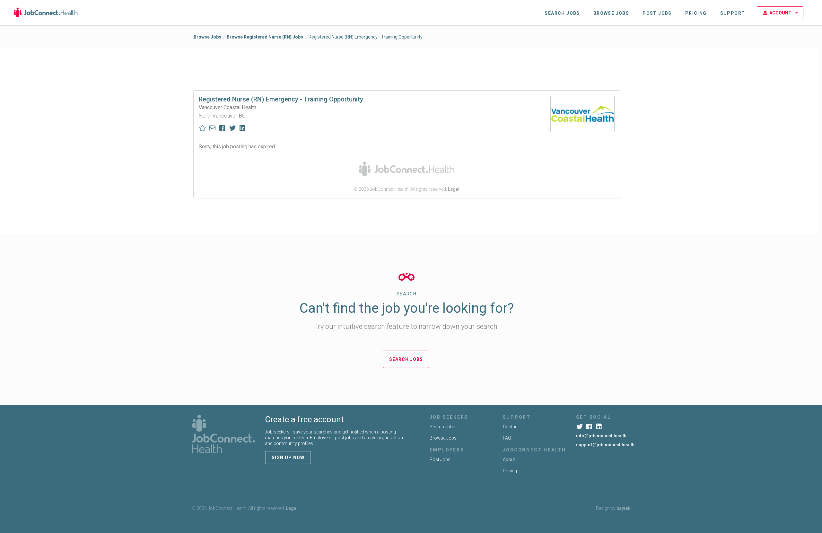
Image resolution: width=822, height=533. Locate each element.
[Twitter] (580, 427)
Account (780, 12)
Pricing (696, 13)
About (509, 459)
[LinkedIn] (599, 427)
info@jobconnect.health (601, 435)
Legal (453, 189)
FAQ (507, 438)
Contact (511, 426)
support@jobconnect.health (605, 444)
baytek (623, 508)
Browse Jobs (611, 13)
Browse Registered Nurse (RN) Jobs (265, 36)
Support (732, 13)
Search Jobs (562, 13)
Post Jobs (657, 13)
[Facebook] (590, 427)
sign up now (288, 457)
